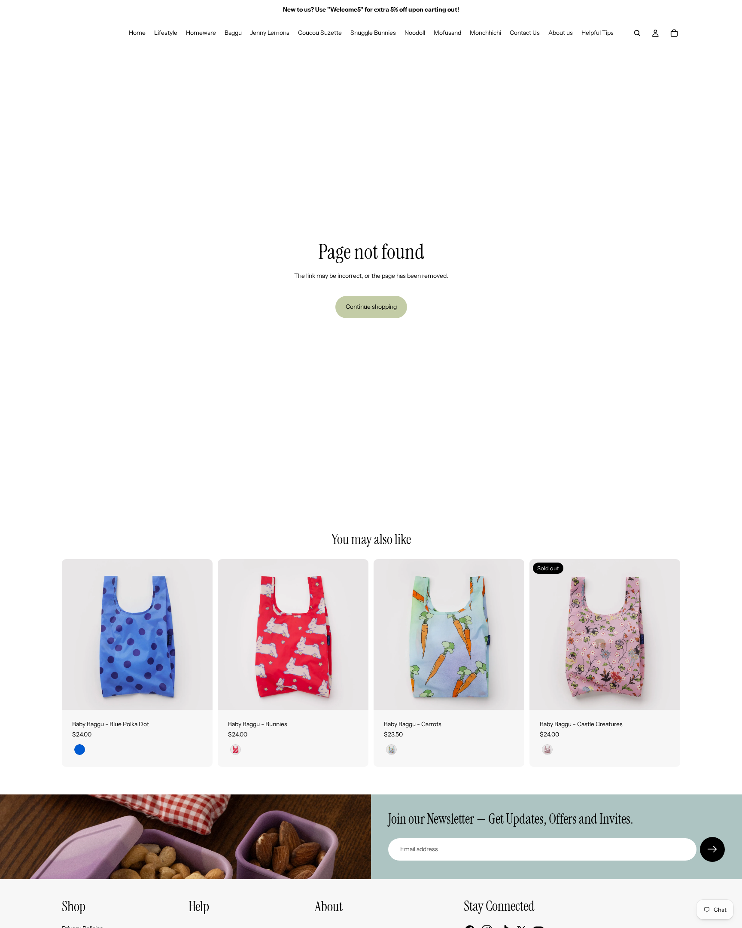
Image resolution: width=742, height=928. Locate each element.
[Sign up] (712, 849)
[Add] (199, 696)
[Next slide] (200, 634)
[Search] (637, 33)
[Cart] (674, 33)
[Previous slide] (75, 634)
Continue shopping (371, 306)
